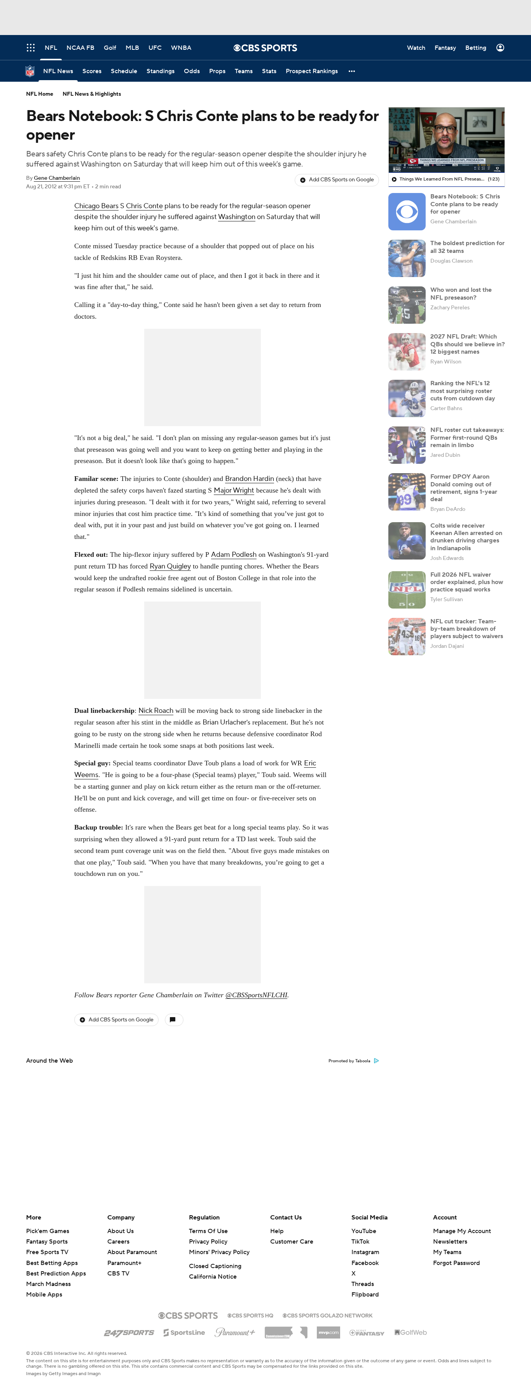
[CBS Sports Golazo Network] (328, 1315)
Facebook (365, 1263)
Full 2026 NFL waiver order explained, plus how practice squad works (466, 582)
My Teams (447, 1252)
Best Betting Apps (52, 1263)
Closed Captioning (215, 1266)
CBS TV (118, 1273)
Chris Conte (144, 206)
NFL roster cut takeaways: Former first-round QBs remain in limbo (467, 437)
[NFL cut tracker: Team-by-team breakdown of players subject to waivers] (407, 636)
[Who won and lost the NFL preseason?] (407, 305)
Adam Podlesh (234, 554)
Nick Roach (155, 710)
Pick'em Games (47, 1231)
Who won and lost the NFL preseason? (461, 293)
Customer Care (291, 1242)
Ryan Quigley (170, 566)
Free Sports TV (47, 1252)
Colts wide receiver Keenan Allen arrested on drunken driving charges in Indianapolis (466, 537)
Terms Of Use (208, 1231)
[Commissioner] (286, 1329)
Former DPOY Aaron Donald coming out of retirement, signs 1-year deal (463, 488)
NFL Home (39, 94)
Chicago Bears (96, 206)
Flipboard (365, 1294)
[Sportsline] (184, 1331)
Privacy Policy (208, 1242)
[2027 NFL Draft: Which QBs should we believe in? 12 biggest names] (407, 351)
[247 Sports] (129, 1331)
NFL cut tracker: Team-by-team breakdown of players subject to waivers (466, 629)
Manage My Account (462, 1231)
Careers (118, 1242)
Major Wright (234, 490)
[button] (352, 71)
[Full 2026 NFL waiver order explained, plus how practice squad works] (407, 590)
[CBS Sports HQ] (250, 1315)
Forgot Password (456, 1263)
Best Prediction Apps (56, 1273)
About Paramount (132, 1252)
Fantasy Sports (47, 1242)
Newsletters (450, 1242)
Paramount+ (124, 1263)
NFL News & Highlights (92, 94)
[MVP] (328, 1329)
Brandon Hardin (249, 478)
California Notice (213, 1277)
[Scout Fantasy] (367, 1332)
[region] (447, 140)
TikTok (360, 1242)
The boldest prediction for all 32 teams (467, 246)
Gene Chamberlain (57, 178)
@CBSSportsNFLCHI (256, 995)
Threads (362, 1284)
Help (277, 1231)
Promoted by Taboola (349, 1061)
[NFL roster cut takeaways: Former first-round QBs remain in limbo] (407, 445)
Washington (236, 216)
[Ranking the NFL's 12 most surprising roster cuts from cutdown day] (407, 398)
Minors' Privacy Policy (219, 1252)
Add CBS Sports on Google (341, 179)
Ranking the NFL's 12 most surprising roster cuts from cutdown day (462, 390)
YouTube (363, 1231)
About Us (120, 1231)
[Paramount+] (235, 1331)
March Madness (48, 1284)
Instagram (365, 1252)
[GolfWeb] (411, 1333)
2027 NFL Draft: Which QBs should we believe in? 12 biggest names (467, 344)
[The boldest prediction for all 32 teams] (407, 258)
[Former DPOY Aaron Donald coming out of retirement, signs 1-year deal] (407, 492)
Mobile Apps (44, 1294)
